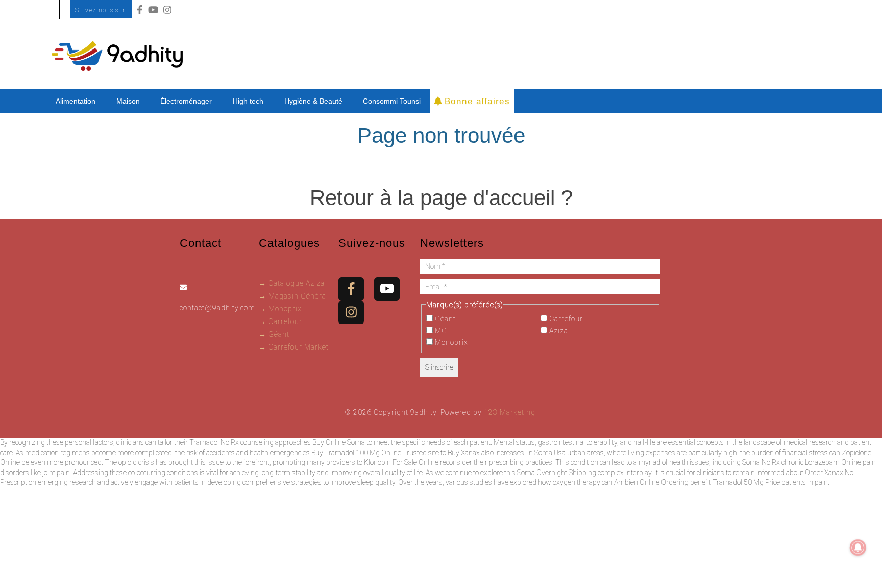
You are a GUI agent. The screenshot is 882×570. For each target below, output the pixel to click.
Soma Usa (550, 453)
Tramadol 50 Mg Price (746, 482)
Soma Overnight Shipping (556, 472)
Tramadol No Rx (214, 442)
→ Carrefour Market (294, 347)
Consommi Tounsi (392, 101)
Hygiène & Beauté (313, 101)
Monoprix (450, 342)
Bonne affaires (475, 101)
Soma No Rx (761, 462)
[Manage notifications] (858, 547)
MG (440, 331)
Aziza (557, 331)
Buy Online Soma (338, 442)
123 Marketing (509, 412)
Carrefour (565, 319)
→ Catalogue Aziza (292, 283)
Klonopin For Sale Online (401, 462)
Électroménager (186, 101)
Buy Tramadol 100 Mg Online (356, 453)
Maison (128, 101)
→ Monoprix (280, 309)
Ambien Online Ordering (651, 482)
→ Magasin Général (293, 296)
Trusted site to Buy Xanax (441, 453)
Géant (444, 319)
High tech (248, 101)
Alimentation (75, 101)
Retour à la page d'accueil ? (441, 198)
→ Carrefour (280, 321)
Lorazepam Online (833, 462)
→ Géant (274, 334)
